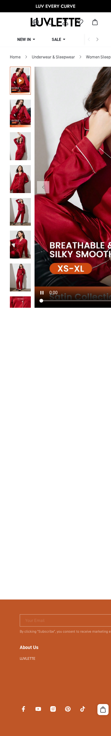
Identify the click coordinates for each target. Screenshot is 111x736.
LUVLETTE (27, 658)
